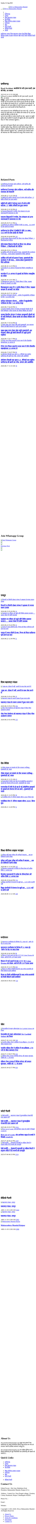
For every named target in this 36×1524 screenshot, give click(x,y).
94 (16, 339)
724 (17, 981)
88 (16, 196)
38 (16, 795)
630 (16, 1067)
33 (16, 625)
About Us (8, 1514)
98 (16, 323)
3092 (17, 1220)
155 (16, 720)
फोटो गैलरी (8, 26)
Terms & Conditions (11, 1518)
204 (16, 706)
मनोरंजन (7, 23)
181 (16, 236)
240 (16, 894)
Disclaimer (8, 1519)
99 (16, 352)
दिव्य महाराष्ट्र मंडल (10, 17)
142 (16, 866)
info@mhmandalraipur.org (14, 1502)
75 (16, 280)
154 (16, 880)
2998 (17, 1229)
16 (16, 611)
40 (16, 209)
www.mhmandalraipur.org (15, 1505)
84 (16, 293)
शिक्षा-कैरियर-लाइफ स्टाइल (12, 21)
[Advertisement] (18, 56)
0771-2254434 (13, 1499)
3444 (17, 1210)
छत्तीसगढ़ (7, 14)
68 (16, 250)
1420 (16, 1141)
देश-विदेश (7, 19)
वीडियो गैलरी (8, 28)
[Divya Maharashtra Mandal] (18, 7)
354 (16, 1054)
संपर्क (6, 30)
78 (16, 366)
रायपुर (6, 16)
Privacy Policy (9, 1516)
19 (16, 696)
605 (16, 967)
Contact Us (8, 1521)
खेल (6, 25)
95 (16, 266)
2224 (16, 1127)
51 (16, 639)
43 (16, 779)
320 (16, 1040)
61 (16, 223)
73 (16, 307)
